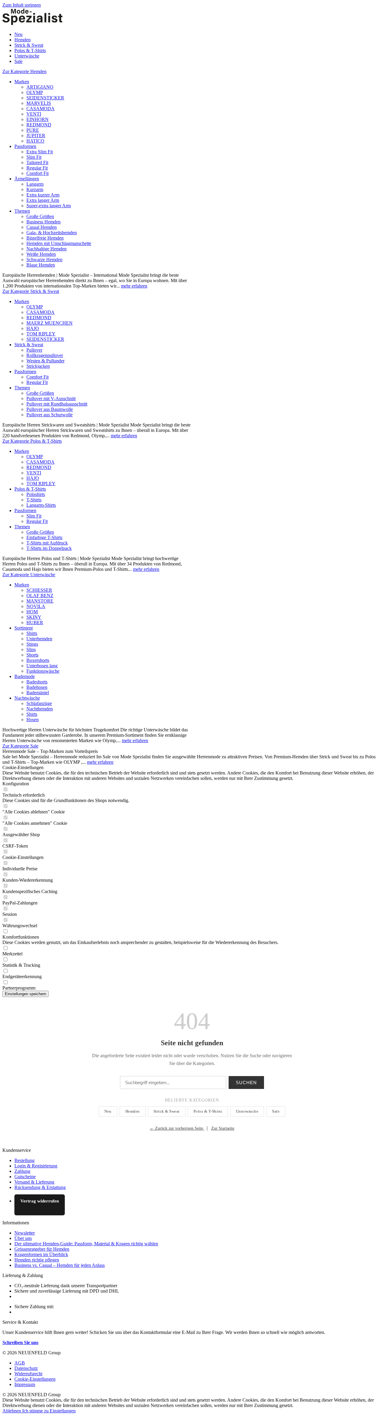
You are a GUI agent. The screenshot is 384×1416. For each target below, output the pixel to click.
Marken (21, 81)
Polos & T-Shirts (30, 488)
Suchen (246, 1082)
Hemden (132, 1111)
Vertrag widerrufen (39, 1201)
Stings (32, 644)
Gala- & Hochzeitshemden (51, 232)
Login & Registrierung (35, 1165)
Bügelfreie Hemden (45, 237)
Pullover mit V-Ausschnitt (51, 398)
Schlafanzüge (39, 703)
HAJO (32, 328)
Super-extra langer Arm (48, 205)
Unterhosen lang (42, 665)
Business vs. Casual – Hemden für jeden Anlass (59, 1265)
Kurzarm (34, 189)
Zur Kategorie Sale (20, 745)
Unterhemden (39, 638)
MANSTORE (39, 600)
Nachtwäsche (27, 698)
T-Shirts (33, 499)
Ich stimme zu (36, 1410)
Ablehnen (12, 1410)
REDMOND (38, 124)
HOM (32, 611)
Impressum (24, 1384)
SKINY (33, 617)
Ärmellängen (26, 178)
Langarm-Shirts (41, 505)
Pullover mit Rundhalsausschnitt (56, 403)
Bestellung (24, 1160)
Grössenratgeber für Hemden (41, 1249)
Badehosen (36, 687)
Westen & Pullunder (45, 360)
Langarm (35, 184)
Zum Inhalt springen (21, 4)
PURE (32, 130)
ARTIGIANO (39, 87)
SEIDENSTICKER (45, 97)
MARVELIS (38, 103)
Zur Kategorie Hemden (24, 71)
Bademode (24, 676)
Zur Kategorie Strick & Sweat (30, 291)
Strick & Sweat (28, 344)
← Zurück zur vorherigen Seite (177, 1128)
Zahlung (22, 1171)
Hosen (32, 719)
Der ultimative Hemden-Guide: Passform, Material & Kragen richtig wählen (86, 1243)
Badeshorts (36, 681)
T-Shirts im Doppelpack (49, 548)
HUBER (34, 622)
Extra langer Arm (42, 200)
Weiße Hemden (41, 254)
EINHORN (37, 119)
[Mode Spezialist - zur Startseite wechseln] (32, 24)
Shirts (31, 633)
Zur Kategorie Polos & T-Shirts (32, 441)
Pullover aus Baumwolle (49, 409)
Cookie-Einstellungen (35, 1379)
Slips (31, 649)
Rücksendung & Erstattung (40, 1187)
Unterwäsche (247, 1111)
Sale (276, 1111)
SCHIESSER (39, 590)
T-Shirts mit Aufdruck (47, 542)
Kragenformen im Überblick (41, 1254)
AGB (19, 1362)
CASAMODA (40, 108)
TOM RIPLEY (41, 333)
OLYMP (34, 92)
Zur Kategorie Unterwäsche (28, 574)
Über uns (23, 1238)
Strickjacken (38, 366)
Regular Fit (37, 167)
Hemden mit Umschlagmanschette (58, 243)
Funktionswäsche (42, 671)
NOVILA (35, 606)
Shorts (32, 654)
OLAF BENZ (39, 595)
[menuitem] (198, 34)
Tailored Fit (37, 162)
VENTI (33, 114)
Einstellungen (63, 1410)
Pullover (34, 350)
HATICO (35, 140)
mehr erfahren (134, 285)
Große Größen (40, 216)
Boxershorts (37, 660)
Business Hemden (43, 221)
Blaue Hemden (40, 264)
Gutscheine (25, 1176)
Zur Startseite (222, 1128)
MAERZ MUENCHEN (49, 323)
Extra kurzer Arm (42, 194)
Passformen (25, 146)
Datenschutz (26, 1368)
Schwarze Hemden (44, 259)
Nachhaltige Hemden (46, 248)
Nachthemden (39, 708)
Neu (108, 1111)
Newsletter (24, 1232)
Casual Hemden (41, 227)
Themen (22, 211)
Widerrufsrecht (28, 1373)
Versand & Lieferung (34, 1181)
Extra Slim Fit (39, 151)
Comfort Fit (37, 173)
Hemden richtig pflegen (36, 1259)
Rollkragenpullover (44, 355)
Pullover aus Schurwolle (49, 414)
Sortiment (23, 627)
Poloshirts (35, 494)
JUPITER (35, 135)
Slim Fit (33, 157)
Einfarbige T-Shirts (44, 537)
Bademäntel (37, 692)
